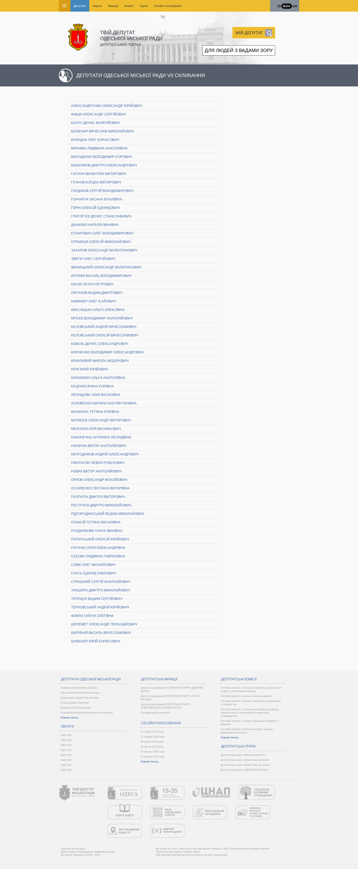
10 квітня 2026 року (152, 746)
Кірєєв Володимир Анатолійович (102, 318)
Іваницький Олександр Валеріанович (106, 267)
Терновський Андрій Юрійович (100, 607)
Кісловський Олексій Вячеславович (104, 335)
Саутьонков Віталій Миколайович (80, 692)
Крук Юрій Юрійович (89, 369)
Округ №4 (66, 750)
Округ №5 (66, 755)
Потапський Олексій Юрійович (100, 539)
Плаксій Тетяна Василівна (96, 522)
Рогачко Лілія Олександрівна (98, 548)
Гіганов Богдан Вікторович (96, 182)
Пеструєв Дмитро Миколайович (101, 505)
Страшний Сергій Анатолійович (101, 582)
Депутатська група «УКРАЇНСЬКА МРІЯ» (244, 769)
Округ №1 (66, 735)
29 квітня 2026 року (152, 741)
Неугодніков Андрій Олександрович (105, 454)
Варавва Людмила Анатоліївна (99, 148)
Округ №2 (66, 740)
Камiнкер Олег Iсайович (93, 301)
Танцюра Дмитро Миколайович (100, 590)
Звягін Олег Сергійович (93, 259)
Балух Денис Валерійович (95, 123)
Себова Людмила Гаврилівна (98, 556)
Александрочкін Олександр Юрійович (106, 106)
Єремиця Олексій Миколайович (101, 242)
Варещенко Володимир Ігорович (101, 157)
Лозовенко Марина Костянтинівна (104, 403)
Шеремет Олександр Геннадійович (104, 624)
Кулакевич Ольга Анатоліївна (98, 378)
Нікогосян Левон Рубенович (98, 463)
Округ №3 (66, 745)
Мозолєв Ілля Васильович (96, 429)
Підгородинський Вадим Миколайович (107, 514)
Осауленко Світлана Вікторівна (100, 488)
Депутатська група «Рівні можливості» (243, 755)
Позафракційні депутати (155, 712)
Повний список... (70, 717)
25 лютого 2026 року (153, 751)
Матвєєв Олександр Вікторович (101, 420)
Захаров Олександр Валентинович (104, 250)
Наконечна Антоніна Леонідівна (101, 437)
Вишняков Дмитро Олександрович (104, 165)
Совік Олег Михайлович (93, 565)
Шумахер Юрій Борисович (95, 641)
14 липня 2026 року (152, 731)
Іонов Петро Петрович (92, 284)
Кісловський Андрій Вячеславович (103, 327)
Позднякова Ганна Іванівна (96, 531)
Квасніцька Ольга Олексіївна (98, 310)
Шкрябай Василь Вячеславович (101, 633)
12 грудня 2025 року (152, 756)
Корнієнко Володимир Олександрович (107, 352)
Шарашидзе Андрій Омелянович (79, 697)
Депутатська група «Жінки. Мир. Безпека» (245, 764)
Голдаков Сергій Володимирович (102, 191)
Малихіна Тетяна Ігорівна (95, 412)
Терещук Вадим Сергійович (96, 599)
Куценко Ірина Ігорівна (92, 386)
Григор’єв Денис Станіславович (101, 216)
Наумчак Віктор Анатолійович (98, 446)
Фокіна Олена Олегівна (92, 616)
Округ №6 (66, 760)
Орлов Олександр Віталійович (99, 480)
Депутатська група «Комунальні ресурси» (245, 760)
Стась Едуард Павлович (93, 573)
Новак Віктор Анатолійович (96, 471)
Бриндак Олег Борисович (95, 140)
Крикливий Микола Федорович (100, 361)
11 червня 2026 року (152, 736)
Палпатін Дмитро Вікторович (98, 497)
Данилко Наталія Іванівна (95, 225)
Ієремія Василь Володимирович (101, 276)
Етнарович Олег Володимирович (102, 233)
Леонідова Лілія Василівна (95, 395)
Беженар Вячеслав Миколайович (102, 131)
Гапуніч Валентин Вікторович (98, 174)
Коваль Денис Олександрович (99, 344)
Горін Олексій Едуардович (95, 208)
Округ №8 (66, 769)
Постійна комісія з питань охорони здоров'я (246, 696)
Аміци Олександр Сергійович (98, 114)
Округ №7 (66, 764)
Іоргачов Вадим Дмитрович (96, 293)
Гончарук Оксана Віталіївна (96, 199)
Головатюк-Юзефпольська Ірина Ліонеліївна (86, 712)
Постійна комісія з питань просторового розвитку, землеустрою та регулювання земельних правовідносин (250, 712)
